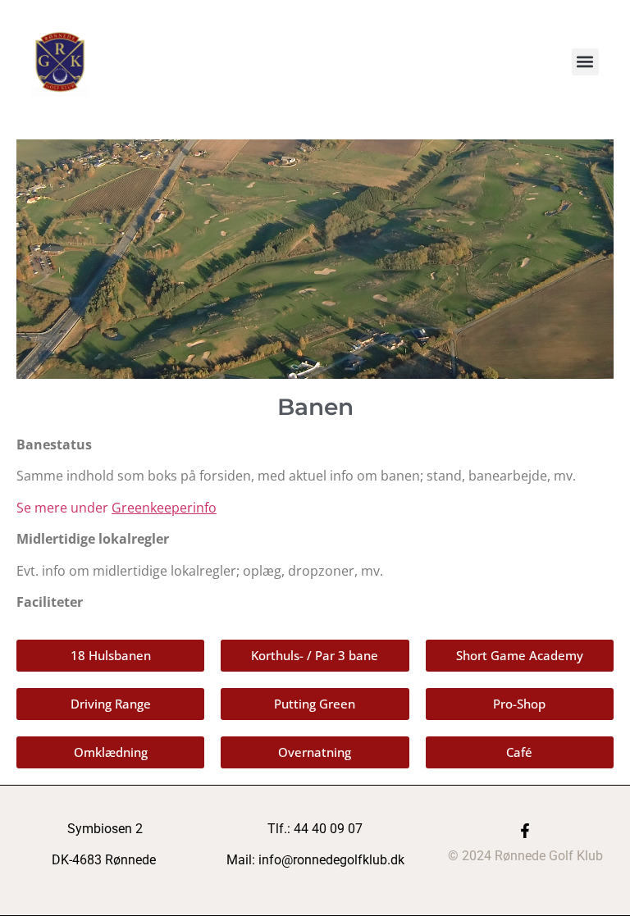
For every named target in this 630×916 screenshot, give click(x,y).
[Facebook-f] (525, 830)
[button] (585, 61)
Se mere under (116, 508)
